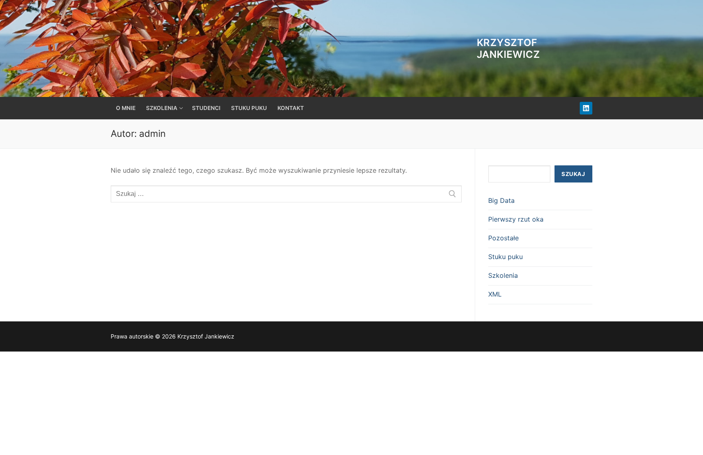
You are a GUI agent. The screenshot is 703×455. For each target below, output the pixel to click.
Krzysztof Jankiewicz (508, 48)
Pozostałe (503, 238)
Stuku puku (505, 257)
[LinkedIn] (586, 108)
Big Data (501, 200)
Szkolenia (503, 275)
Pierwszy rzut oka (516, 219)
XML (495, 294)
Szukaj (573, 174)
